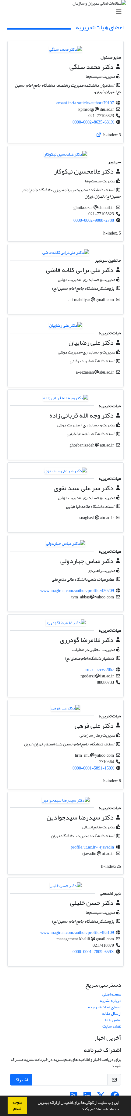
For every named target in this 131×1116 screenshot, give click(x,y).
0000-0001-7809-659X (93, 952)
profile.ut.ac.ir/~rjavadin (92, 847)
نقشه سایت (111, 1026)
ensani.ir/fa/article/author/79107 (85, 103)
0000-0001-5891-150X (93, 768)
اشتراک (21, 1079)
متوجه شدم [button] (17, 1105)
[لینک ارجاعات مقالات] (99, 135)
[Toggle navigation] (67, 12)
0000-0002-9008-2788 (93, 220)
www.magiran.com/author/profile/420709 (77, 591)
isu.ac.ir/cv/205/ (99, 670)
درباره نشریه (110, 1000)
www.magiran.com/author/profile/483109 (77, 932)
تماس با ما (113, 1020)
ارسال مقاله (111, 1013)
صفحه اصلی (111, 994)
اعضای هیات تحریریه (104, 1007)
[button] (79, 1110)
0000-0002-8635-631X (93, 122)
